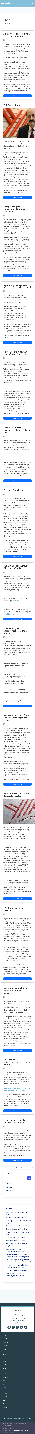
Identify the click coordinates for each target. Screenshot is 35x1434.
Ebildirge (5, 1342)
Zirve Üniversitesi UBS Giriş (15, 1237)
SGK (4, 1380)
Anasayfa (9, 1187)
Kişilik (4, 1368)
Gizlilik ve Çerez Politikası (22, 1430)
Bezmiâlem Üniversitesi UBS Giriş (17, 1226)
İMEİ (4, 1361)
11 (22, 1168)
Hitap (4, 1354)
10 (16, 1168)
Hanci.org (16, 1418)
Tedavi (5, 1393)
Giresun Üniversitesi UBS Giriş (16, 1229)
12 (27, 1168)
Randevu (5, 1377)
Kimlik (5, 1365)
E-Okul (5, 1338)
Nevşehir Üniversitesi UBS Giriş (17, 1217)
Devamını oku (17, 96)
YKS (4, 1403)
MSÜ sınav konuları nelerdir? (16, 1270)
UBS (2, 10)
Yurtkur (5, 1407)
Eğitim (5, 1345)
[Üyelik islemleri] (9, 1327)
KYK (4, 1384)
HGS (4, 1387)
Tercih (5, 1396)
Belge (4, 1335)
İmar (4, 1358)
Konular (8, 1190)
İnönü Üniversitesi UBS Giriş (15, 1241)
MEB (4, 1373)
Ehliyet (5, 1349)
